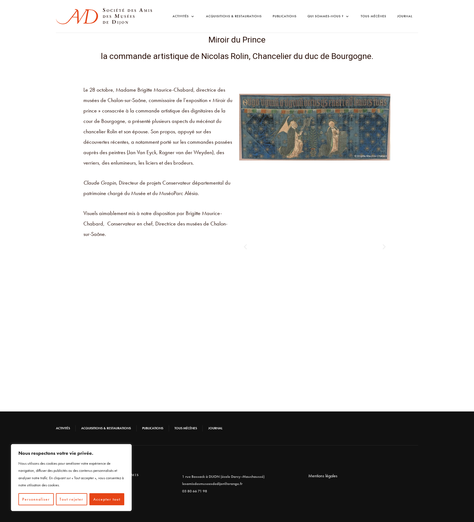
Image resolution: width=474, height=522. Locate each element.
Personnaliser (36, 499)
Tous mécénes (373, 16)
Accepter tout (106, 499)
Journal (405, 16)
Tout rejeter (71, 499)
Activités (63, 428)
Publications (285, 16)
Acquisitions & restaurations (234, 16)
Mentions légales (322, 476)
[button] (245, 246)
